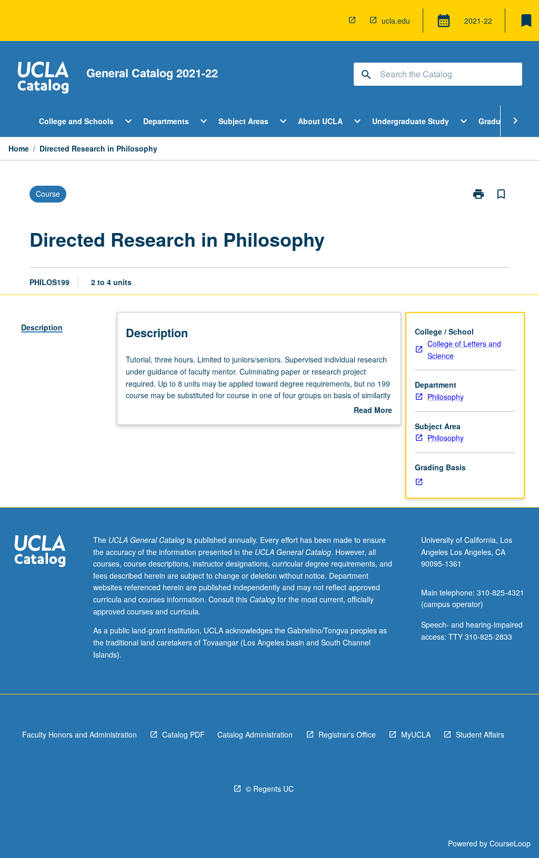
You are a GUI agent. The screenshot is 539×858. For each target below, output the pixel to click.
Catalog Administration (255, 734)
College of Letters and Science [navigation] (464, 349)
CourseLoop (510, 843)
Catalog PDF (183, 734)
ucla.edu (396, 20)
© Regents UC (270, 788)
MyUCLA (416, 734)
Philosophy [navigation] (445, 396)
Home (18, 148)
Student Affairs (480, 734)
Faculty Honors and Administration (79, 734)
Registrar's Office (347, 734)
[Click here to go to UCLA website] (40, 552)
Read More (373, 410)
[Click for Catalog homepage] (43, 78)
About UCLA (320, 121)
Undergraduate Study (410, 121)
